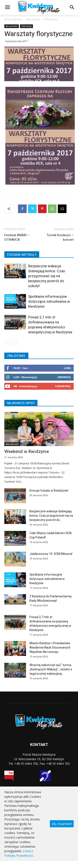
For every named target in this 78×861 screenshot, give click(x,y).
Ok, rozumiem (62, 824)
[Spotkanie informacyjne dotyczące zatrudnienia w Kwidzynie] (15, 301)
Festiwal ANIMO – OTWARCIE (17, 237)
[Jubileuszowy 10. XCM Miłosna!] (15, 559)
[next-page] (14, 343)
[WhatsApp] (52, 208)
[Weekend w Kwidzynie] (39, 429)
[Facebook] (22, 208)
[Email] (62, 208)
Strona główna (13, 19)
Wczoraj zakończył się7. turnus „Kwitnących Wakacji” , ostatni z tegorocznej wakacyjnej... (50, 669)
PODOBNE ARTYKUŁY (22, 254)
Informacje (50, 19)
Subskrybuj (63, 386)
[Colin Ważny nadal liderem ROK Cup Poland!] (15, 538)
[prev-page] (7, 343)
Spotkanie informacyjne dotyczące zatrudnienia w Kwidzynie (49, 301)
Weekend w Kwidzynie (26, 451)
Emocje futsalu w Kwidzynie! (48, 490)
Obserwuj (64, 377)
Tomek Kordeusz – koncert (60, 237)
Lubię (67, 368)
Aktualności (33, 19)
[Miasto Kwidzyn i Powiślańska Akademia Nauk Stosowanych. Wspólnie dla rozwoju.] (15, 648)
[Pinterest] (42, 208)
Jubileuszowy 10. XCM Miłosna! (50, 554)
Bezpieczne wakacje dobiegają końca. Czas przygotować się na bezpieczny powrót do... (51, 516)
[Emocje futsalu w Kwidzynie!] (15, 495)
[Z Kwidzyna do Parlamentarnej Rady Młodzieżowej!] (15, 599)
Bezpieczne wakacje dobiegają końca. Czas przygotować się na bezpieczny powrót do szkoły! (46, 276)
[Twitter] (32, 208)
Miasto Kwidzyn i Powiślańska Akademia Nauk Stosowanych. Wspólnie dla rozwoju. (50, 647)
